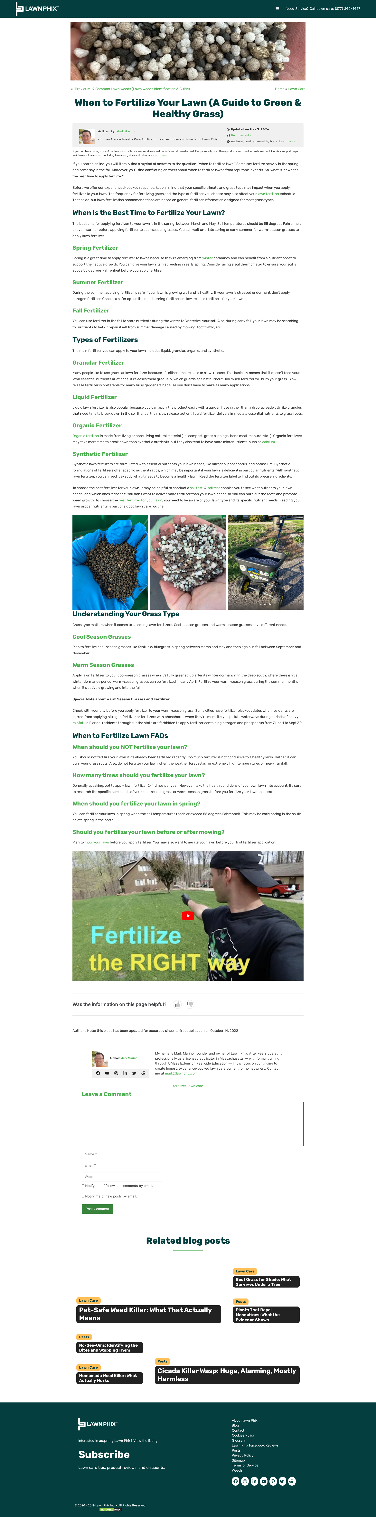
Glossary (239, 1440)
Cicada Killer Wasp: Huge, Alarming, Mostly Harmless (226, 1375)
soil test (196, 488)
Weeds (237, 1470)
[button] (277, 9)
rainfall (78, 723)
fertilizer (179, 1086)
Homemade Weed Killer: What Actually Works (108, 1378)
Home (280, 89)
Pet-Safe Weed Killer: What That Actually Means (145, 1314)
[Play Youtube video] (188, 916)
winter (207, 258)
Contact (238, 1430)
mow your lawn (97, 842)
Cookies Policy (243, 1435)
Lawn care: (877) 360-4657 (338, 9)
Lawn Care (297, 89)
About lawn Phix (245, 1420)
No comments (241, 135)
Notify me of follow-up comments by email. (119, 1186)
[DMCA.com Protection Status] (110, 1511)
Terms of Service (245, 1465)
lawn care (195, 1086)
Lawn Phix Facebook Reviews (255, 1445)
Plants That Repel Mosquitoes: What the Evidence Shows (258, 1314)
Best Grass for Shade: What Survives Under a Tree (263, 1282)
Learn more (287, 141)
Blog (235, 1425)
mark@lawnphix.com (181, 1073)
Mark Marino (126, 131)
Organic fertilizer (85, 436)
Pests (241, 1301)
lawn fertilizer (268, 194)
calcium (268, 442)
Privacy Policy (242, 1455)
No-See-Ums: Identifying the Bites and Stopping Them (108, 1348)
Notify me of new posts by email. (111, 1196)
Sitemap (238, 1460)
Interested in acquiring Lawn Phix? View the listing (117, 1441)
